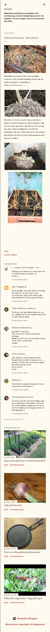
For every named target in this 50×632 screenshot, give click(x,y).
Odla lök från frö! (13, 505)
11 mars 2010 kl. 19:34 (19, 280)
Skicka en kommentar (13, 419)
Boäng (8, 9)
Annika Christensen (20, 328)
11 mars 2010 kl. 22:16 (19, 373)
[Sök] (44, 4)
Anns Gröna (17, 354)
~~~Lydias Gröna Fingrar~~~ (24, 267)
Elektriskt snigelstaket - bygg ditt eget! (23, 598)
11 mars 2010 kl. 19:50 (19, 320)
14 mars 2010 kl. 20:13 (20, 414)
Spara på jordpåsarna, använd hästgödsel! (24, 460)
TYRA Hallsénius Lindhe (22, 308)
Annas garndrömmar (21, 397)
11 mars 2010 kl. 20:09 (20, 347)
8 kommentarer (17, 556)
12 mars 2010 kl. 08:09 (20, 390)
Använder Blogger (27, 618)
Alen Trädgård (18, 287)
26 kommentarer (17, 465)
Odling (14, 255)
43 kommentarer (17, 510)
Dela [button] (6, 251)
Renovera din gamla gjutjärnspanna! (22, 552)
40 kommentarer (17, 603)
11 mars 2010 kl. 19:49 (19, 301)
